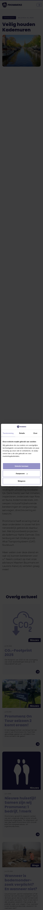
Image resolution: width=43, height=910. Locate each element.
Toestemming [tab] (8, 433)
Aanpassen (20, 473)
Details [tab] (22, 433)
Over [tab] (35, 433)
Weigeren (21, 481)
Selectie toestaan (21, 466)
